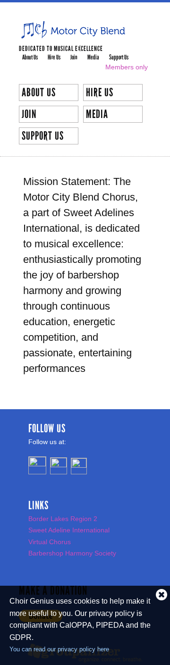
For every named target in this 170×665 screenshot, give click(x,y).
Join (73, 57)
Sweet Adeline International (69, 530)
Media (93, 57)
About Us (30, 57)
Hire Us (54, 57)
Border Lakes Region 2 (62, 518)
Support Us (118, 57)
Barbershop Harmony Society (72, 553)
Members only (126, 67)
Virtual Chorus (49, 542)
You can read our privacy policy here (59, 649)
